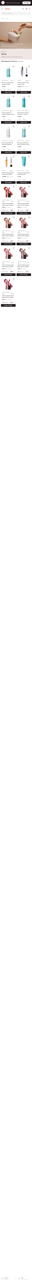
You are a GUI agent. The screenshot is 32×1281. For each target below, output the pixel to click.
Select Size (8, 92)
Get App (26, 3)
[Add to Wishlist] (13, 66)
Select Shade (8, 213)
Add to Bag (24, 92)
